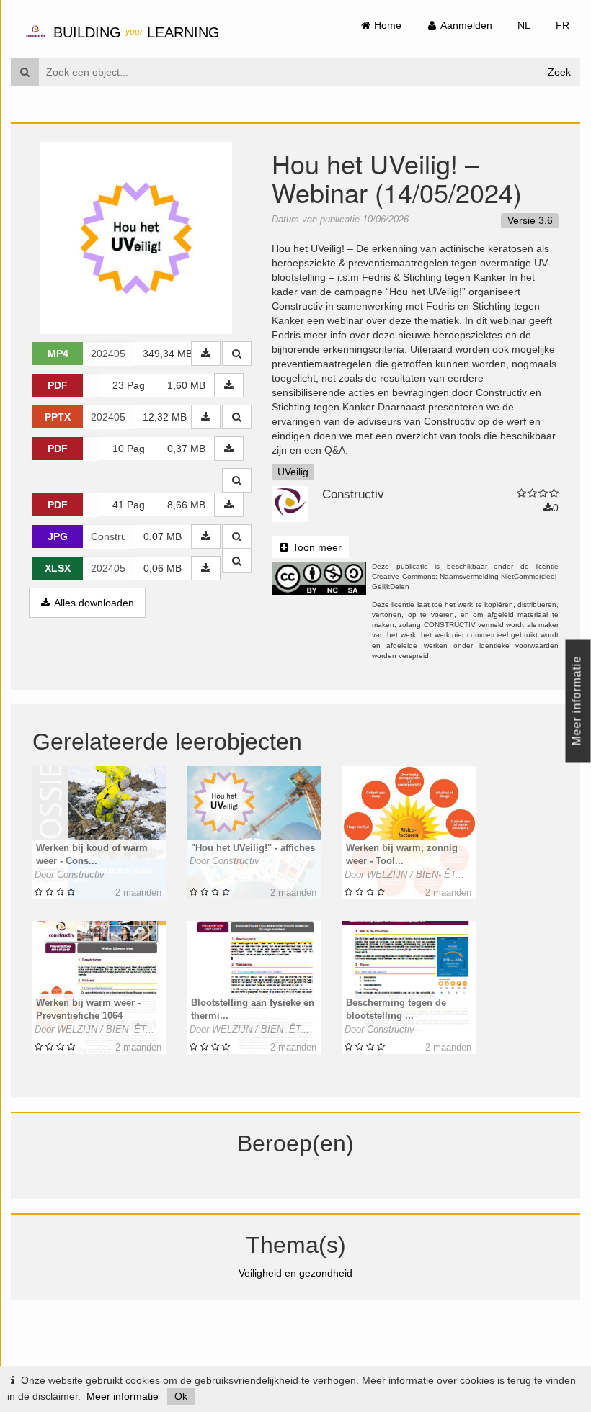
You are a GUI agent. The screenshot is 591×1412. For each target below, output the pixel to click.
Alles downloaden (92, 602)
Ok (180, 1396)
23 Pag (128, 385)
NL (523, 25)
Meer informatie (122, 1396)
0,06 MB (162, 568)
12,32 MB (165, 417)
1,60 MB (186, 385)
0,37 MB (186, 448)
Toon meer (316, 547)
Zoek (559, 72)
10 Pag (128, 448)
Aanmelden (464, 25)
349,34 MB (167, 353)
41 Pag (128, 505)
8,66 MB (186, 505)
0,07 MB (162, 536)
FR (562, 25)
